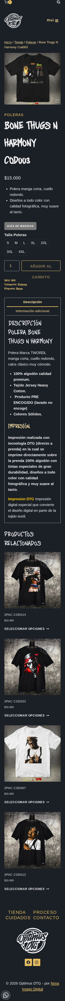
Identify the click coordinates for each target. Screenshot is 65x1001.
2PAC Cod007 (15, 788)
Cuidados (18, 917)
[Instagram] (36, 962)
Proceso (45, 912)
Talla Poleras (15, 235)
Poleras (14, 115)
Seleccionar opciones (24, 628)
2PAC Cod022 (15, 701)
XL (33, 243)
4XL (22, 252)
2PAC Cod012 (15, 874)
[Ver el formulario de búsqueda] (58, 2)
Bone (19, 288)
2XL (44, 243)
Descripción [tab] (32, 302)
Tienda (17, 912)
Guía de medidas (20, 226)
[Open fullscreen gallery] (57, 101)
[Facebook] (28, 962)
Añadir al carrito (41, 267)
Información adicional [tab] (32, 311)
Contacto (46, 917)
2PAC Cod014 (15, 614)
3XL (10, 252)
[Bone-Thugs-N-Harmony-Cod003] (32, 79)
